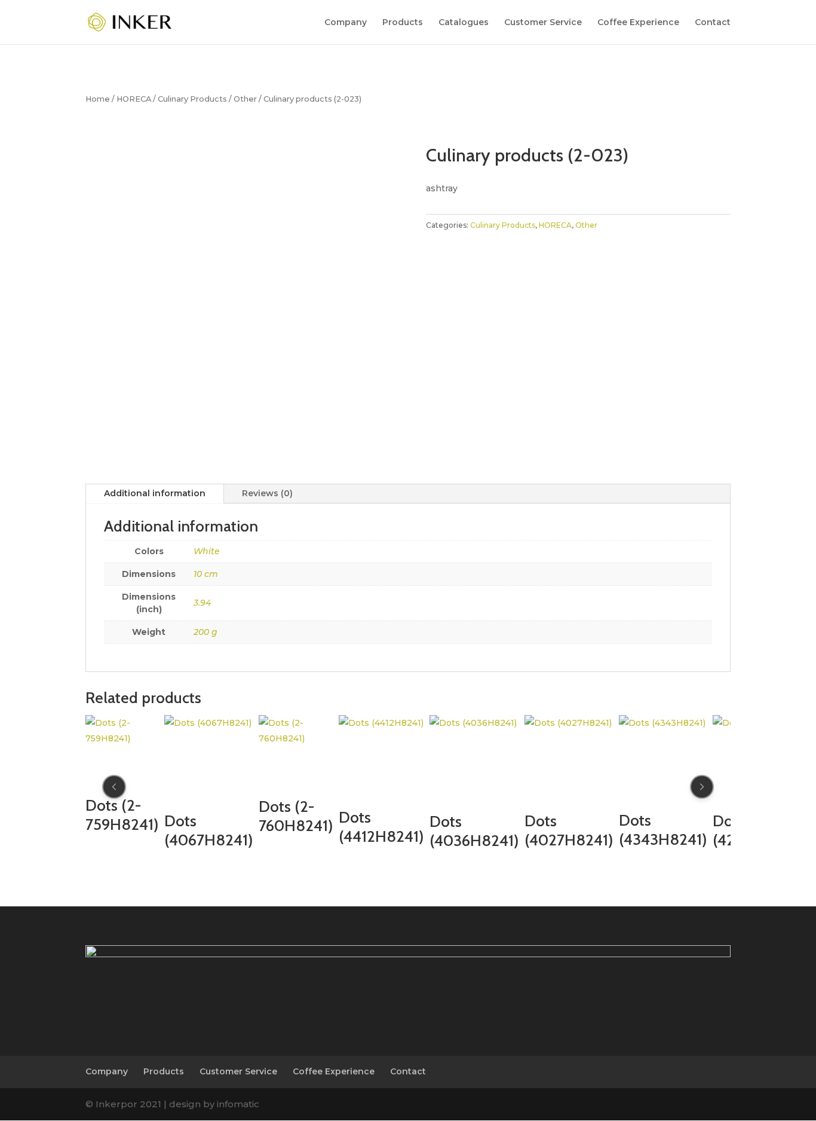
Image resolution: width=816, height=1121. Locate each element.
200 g (205, 632)
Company (345, 23)
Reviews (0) (267, 493)
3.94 (202, 602)
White (207, 551)
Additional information (154, 493)
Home (97, 98)
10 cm (206, 574)
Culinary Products (192, 98)
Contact (713, 23)
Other (245, 98)
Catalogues (463, 23)
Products (402, 23)
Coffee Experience (638, 23)
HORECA (133, 98)
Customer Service (543, 23)
